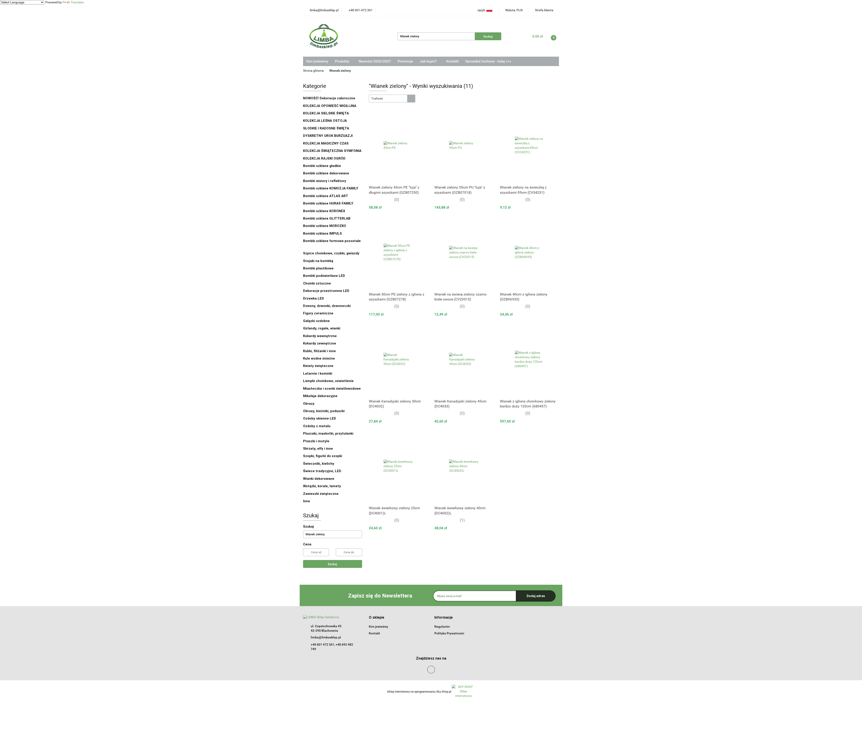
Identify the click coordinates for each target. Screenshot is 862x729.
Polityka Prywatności (449, 633)
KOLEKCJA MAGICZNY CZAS (326, 143)
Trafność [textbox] (377, 98)
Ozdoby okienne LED (319, 418)
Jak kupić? (429, 61)
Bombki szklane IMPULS (322, 233)
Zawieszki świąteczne (321, 494)
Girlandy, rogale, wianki (321, 328)
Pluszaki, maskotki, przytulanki (328, 433)
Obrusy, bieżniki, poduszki (324, 411)
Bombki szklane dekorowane (326, 173)
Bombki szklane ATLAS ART (325, 196)
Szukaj (332, 564)
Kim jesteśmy (317, 61)
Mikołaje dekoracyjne (320, 396)
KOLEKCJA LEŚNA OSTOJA (325, 121)
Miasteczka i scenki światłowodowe (332, 389)
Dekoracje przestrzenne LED (326, 291)
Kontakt (452, 61)
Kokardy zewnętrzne (319, 343)
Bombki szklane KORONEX (324, 211)
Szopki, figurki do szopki (322, 456)
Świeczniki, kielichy (318, 464)
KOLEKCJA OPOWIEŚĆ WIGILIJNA (329, 106)
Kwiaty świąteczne (318, 366)
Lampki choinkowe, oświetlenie (328, 381)
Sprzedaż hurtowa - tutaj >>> (488, 61)
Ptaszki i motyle (316, 441)
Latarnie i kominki (317, 373)
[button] (376, 618)
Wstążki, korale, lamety (322, 486)
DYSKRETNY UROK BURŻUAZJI (328, 136)
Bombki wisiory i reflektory (324, 181)
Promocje (405, 61)
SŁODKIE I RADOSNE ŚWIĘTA (326, 128)
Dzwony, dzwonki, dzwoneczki (327, 306)
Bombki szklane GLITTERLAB (326, 218)
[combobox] (392, 98)
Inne (306, 501)
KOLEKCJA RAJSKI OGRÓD (324, 158)
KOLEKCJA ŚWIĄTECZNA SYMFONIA (332, 151)
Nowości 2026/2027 (375, 61)
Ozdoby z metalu (316, 426)
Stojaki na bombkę (318, 261)
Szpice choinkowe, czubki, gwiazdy (331, 253)
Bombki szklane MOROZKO (324, 226)
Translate (77, 2)
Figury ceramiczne (318, 313)
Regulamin (442, 626)
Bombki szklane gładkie (322, 166)
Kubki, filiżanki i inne (319, 351)
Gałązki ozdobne (316, 321)
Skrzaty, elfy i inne (318, 449)
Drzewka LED (313, 298)
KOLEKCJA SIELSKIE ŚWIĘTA (326, 113)
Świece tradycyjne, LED (322, 471)
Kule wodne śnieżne (319, 358)
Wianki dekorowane (318, 479)
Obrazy (308, 404)
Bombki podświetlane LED (324, 276)
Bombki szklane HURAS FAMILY (328, 203)
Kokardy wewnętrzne (320, 336)
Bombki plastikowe (318, 268)
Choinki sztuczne (317, 283)
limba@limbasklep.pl (326, 637)
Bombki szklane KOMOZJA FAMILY (331, 188)
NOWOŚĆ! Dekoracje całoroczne (329, 98)
